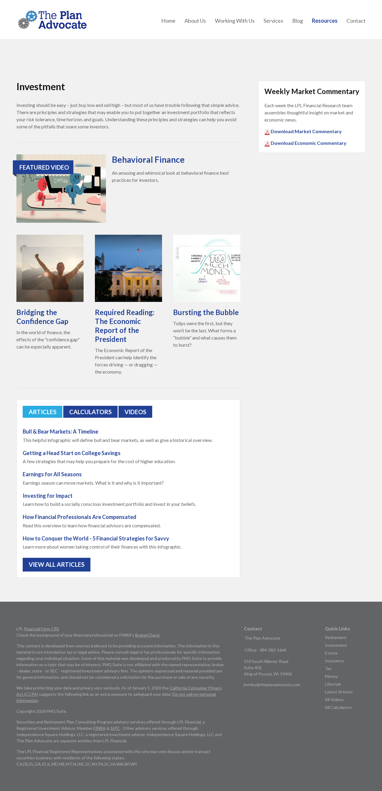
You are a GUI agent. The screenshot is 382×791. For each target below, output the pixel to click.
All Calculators (338, 707)
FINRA (99, 728)
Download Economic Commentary (308, 143)
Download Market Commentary (306, 131)
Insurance (334, 660)
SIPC (115, 728)
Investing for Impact (48, 495)
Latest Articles (339, 691)
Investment (336, 645)
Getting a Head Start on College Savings (72, 453)
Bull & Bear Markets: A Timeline (60, 431)
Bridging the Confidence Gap (42, 316)
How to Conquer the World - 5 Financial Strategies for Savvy (96, 538)
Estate (331, 652)
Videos (135, 411)
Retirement (335, 637)
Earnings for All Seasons (52, 474)
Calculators (90, 411)
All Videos (334, 699)
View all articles (56, 564)
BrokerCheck (147, 635)
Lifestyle (333, 683)
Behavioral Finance (148, 159)
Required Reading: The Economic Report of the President (124, 325)
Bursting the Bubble (206, 312)
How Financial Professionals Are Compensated (79, 517)
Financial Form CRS (41, 628)
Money (331, 676)
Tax (328, 668)
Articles (42, 411)
